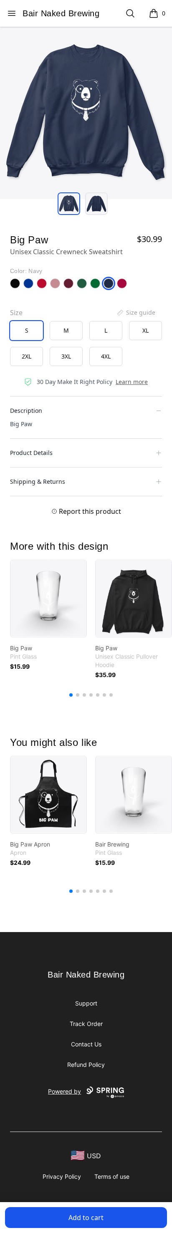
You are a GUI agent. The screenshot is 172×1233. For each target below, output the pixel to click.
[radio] (26, 330)
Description (26, 410)
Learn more (132, 382)
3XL (66, 356)
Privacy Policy (62, 1176)
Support (86, 1003)
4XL (106, 356)
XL (145, 330)
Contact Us (86, 1044)
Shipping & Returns (37, 481)
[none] (135, 312)
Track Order (86, 1023)
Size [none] (16, 312)
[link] (48, 598)
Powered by (64, 1091)
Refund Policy (86, 1064)
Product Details (31, 453)
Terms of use (111, 1176)
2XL (26, 356)
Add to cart (86, 1217)
